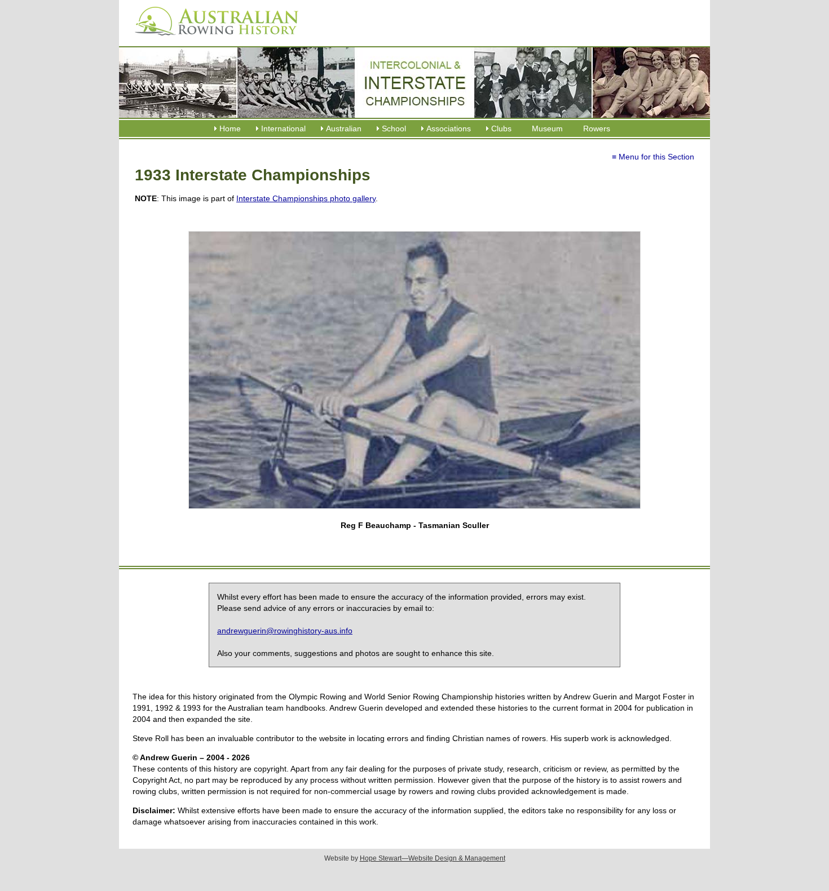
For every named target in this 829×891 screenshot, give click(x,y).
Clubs (501, 128)
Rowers (596, 128)
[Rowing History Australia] (212, 39)
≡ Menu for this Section (653, 156)
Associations (448, 128)
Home (230, 128)
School (394, 128)
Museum (547, 128)
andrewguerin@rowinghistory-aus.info (284, 630)
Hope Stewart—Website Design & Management (432, 858)
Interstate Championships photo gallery (306, 198)
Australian (343, 128)
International (283, 128)
